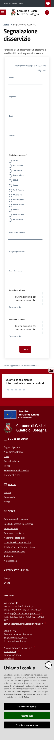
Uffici (6, 456)
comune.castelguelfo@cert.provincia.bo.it (23, 623)
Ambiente (8, 556)
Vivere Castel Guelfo (16, 570)
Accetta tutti (27, 715)
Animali (16, 209)
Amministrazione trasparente (18, 648)
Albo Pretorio (10, 651)
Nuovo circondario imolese (13, 3)
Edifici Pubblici (18, 199)
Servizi (12, 511)
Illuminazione (18, 165)
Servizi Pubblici (18, 204)
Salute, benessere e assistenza (18, 524)
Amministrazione (18, 439)
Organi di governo (12, 447)
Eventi (7, 582)
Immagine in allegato (17, 290)
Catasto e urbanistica (14, 533)
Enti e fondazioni (12, 461)
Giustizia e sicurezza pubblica (17, 542)
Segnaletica (17, 170)
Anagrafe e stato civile (14, 537)
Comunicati (9, 497)
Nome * (12, 77)
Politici (7, 465)
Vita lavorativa (11, 528)
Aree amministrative (13, 452)
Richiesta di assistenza (15, 641)
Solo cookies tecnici (27, 706)
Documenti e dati (12, 475)
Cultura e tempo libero (14, 551)
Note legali (9, 658)
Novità (12, 484)
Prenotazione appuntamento (18, 634)
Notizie (7, 492)
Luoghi (7, 578)
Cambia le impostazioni (27, 725)
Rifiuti (15, 180)
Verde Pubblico (18, 189)
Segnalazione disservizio (15, 637)
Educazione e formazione (16, 519)
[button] (47, 12)
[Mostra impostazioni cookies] (51, 370)
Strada (15, 160)
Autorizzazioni (10, 561)
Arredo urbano (18, 214)
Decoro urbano (18, 175)
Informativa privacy (13, 655)
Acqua (15, 185)
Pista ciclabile (18, 219)
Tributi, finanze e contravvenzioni (19, 547)
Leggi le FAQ (10, 630)
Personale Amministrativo (16, 470)
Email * (12, 116)
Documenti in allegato (17, 319)
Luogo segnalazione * (17, 251)
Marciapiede (17, 194)
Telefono (12, 135)
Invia (25, 349)
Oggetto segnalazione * (17, 232)
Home (6, 24)
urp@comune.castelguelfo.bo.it (25, 613)
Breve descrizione (15, 270)
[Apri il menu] (2, 12)
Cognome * (13, 96)
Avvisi (7, 501)
